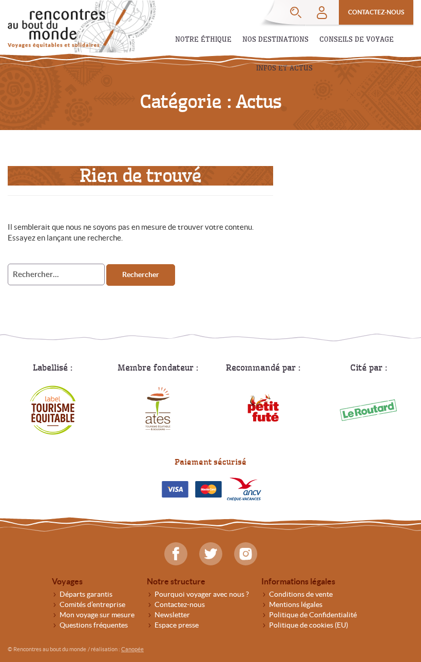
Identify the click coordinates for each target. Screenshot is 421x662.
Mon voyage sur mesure (97, 615)
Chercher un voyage (295, 12)
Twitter (210, 553)
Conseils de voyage (356, 39)
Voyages (67, 581)
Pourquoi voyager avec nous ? (202, 594)
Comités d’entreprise (92, 604)
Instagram (245, 553)
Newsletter (172, 615)
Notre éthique (203, 39)
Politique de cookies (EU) (308, 625)
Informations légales (298, 581)
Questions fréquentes (94, 625)
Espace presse (177, 625)
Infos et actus (284, 68)
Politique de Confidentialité (313, 615)
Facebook (175, 553)
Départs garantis (86, 594)
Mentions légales (295, 604)
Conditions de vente (301, 594)
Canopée (132, 649)
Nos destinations (275, 39)
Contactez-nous (376, 12)
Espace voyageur (322, 12)
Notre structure (176, 581)
